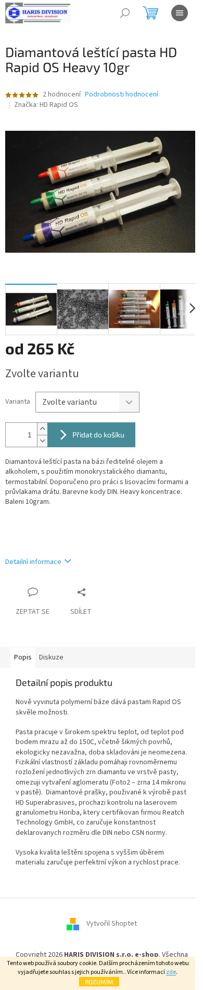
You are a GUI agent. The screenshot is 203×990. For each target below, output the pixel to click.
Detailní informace (33, 562)
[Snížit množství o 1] (42, 441)
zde (171, 972)
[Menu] (179, 13)
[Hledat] (125, 13)
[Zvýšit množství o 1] (42, 429)
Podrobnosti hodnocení (121, 95)
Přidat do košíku (98, 434)
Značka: (46, 105)
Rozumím (99, 981)
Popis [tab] (23, 657)
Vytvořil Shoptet (111, 923)
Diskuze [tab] (51, 657)
